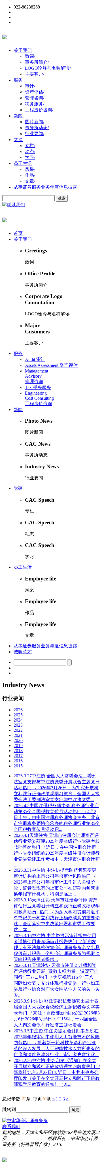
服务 (18, 80)
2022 (18, 730)
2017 (18, 755)
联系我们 (16, 204)
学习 (30, 157)
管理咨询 (34, 97)
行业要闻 (34, 133)
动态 (30, 151)
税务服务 (34, 103)
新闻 (18, 115)
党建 (18, 139)
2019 (18, 745)
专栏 (30, 145)
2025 (18, 714)
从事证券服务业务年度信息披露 (45, 187)
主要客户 (34, 74)
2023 (18, 725)
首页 (18, 233)
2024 (18, 720)
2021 (18, 735)
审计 (30, 86)
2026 (18, 709)
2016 (18, 760)
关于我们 (23, 50)
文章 (30, 181)
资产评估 (34, 92)
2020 (18, 740)
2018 (18, 750)
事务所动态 (37, 127)
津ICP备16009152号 (27, 1138)
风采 (30, 169)
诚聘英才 (23, 651)
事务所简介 (37, 62)
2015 (18, 765)
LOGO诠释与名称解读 (48, 68)
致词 (30, 56)
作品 (30, 175)
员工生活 (23, 163)
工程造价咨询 (39, 109)
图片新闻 (34, 121)
